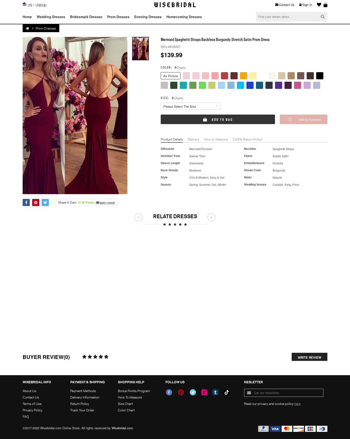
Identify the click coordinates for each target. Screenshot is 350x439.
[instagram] (204, 392)
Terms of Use (32, 404)
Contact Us (287, 4)
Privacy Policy (32, 410)
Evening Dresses (148, 16)
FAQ (26, 416)
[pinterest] (181, 392)
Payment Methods (83, 391)
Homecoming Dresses (184, 16)
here (297, 404)
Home (27, 16)
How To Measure (130, 397)
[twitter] (192, 392)
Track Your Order (82, 410)
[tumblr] (215, 392)
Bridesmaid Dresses (86, 16)
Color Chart (126, 410)
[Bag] (325, 5)
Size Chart (125, 404)
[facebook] (169, 392)
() (105, 202)
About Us (29, 391)
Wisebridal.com (122, 428)
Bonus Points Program (134, 391)
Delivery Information (84, 397)
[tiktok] (227, 392)
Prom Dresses (118, 16)
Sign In (307, 4)
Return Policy (79, 404)
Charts (181, 68)
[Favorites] (318, 5)
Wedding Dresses (51, 16)
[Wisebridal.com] (28, 28)
